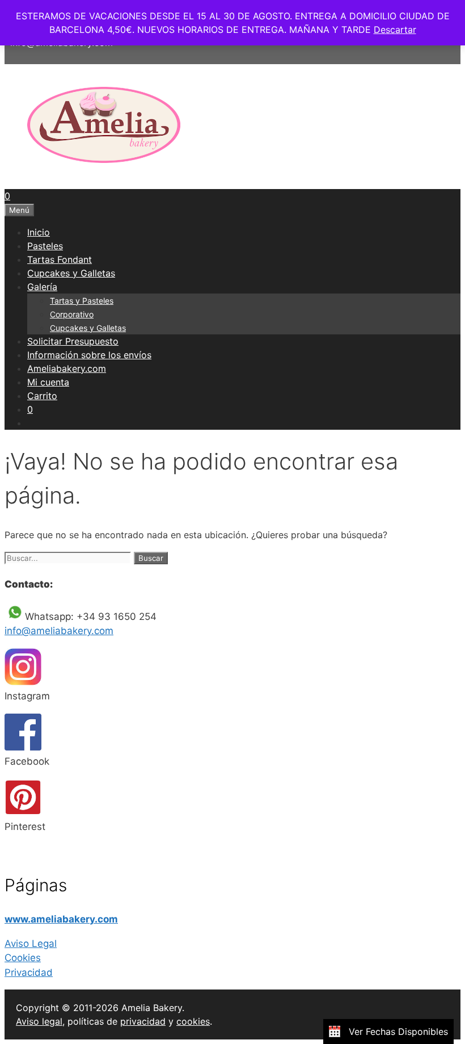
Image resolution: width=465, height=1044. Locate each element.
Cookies (23, 957)
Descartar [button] (395, 29)
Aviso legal (39, 1021)
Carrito (42, 395)
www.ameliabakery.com (61, 919)
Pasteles (45, 245)
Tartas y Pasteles (81, 300)
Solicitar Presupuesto (73, 341)
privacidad (143, 1021)
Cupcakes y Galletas (71, 273)
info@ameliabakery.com (59, 630)
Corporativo (72, 314)
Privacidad (29, 972)
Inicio (38, 232)
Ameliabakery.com (66, 368)
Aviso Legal (31, 943)
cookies (193, 1021)
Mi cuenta (48, 382)
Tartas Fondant (59, 259)
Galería (42, 286)
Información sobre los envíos (89, 354)
